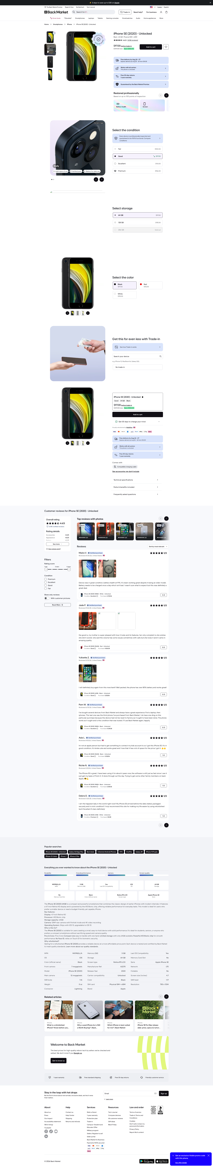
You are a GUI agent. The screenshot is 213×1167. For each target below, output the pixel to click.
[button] (98, 39)
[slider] (46, 569)
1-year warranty (92, 1115)
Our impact (48, 1118)
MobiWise (129, 427)
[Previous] (67, 313)
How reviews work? (54, 549)
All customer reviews (115, 1118)
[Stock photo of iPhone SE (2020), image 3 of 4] (50, 74)
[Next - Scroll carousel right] (166, 95)
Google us (78, 1053)
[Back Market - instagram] (46, 1131)
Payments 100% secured (95, 1143)
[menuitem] (80, 18)
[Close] (210, 2)
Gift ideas (111, 1122)
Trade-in (90, 1122)
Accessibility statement (52, 1122)
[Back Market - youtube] (56, 1131)
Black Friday (112, 1125)
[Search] (74, 12)
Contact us (69, 1112)
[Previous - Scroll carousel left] (160, 95)
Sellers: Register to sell (95, 1133)
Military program (93, 1130)
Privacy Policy (134, 1129)
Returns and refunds (73, 1122)
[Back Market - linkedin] (46, 1136)
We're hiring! (48, 1125)
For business (151, 12)
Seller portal (91, 1137)
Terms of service (135, 1112)
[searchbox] (95, 12)
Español (166, 7)
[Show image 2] (53, 179)
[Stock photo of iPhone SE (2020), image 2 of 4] (50, 62)
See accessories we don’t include (125, 471)
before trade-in (126, 46)
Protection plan (92, 1118)
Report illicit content (137, 1132)
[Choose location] (153, 7)
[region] (141, 106)
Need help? (138, 12)
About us (47, 1112)
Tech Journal (112, 1112)
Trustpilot (47, 1128)
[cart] (166, 12)
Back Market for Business (95, 1140)
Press (46, 1115)
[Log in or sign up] (161, 12)
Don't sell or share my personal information (137, 1125)
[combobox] (137, 356)
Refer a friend (91, 1112)
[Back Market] (56, 12)
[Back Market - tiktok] (51, 1131)
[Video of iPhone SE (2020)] (50, 49)
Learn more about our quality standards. (82, 946)
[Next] (88, 313)
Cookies (132, 1121)
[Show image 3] (83, 313)
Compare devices (114, 1115)
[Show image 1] (51, 179)
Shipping (69, 1118)
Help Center (70, 1115)
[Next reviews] (166, 825)
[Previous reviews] (160, 825)
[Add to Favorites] (166, 47)
